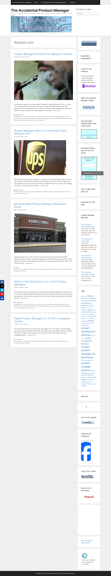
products (83, 377)
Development (19, 115)
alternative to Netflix (21, 304)
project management (91, 377)
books (34, 269)
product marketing (87, 375)
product (29, 118)
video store (31, 308)
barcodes (31, 191)
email (91, 303)
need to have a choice (51, 306)
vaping (26, 120)
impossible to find (64, 304)
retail (68, 191)
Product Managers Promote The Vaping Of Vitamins (43, 54)
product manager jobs (87, 360)
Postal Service (63, 191)
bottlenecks (38, 191)
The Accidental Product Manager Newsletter (54, 2)
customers (85, 303)
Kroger (94, 310)
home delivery (88, 307)
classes (43, 304)
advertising (84, 296)
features (91, 305)
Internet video (18, 306)
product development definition (40, 118)
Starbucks (89, 384)
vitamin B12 (31, 120)
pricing (91, 318)
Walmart (42, 120)
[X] (2, 286)
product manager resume (86, 367)
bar (36, 304)
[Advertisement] (94, 519)
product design (85, 323)
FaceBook (39, 116)
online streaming (66, 306)
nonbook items (54, 269)
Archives (72, 2)
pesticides (17, 118)
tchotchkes (22, 271)
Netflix (59, 306)
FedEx (50, 191)
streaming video (23, 308)
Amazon (18, 191)
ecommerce (45, 191)
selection (61, 269)
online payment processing (47, 341)
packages (55, 191)
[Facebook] (2, 282)
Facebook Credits (35, 341)
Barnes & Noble (28, 269)
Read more (56, 110)
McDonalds (90, 312)
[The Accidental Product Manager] (86, 461)
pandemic (83, 318)
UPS (27, 193)
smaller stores (68, 269)
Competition (19, 302)
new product (84, 314)
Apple (82, 298)
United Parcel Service (20, 193)
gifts (48, 269)
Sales (17, 267)
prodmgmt (23, 118)
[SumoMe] (2, 298)
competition (84, 300)
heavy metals (50, 116)
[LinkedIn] (2, 290)
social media (89, 379)
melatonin (62, 116)
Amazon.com (19, 116)
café (39, 304)
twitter (94, 384)
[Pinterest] (2, 294)
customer (92, 300)
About (36, 2)
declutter (39, 269)
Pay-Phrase (59, 341)
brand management (91, 298)
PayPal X (27, 343)
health (44, 116)
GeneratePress (70, 573)
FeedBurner (89, 178)
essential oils (32, 116)
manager (57, 116)
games (44, 269)
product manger (91, 373)
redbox (16, 308)
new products (91, 316)
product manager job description (58, 118)
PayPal (22, 343)
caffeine (26, 116)
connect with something (52, 304)
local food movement (28, 306)
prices (87, 318)
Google (83, 307)
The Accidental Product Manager (21, 2)
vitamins (37, 120)
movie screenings (39, 306)
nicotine (68, 116)
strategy (16, 271)
